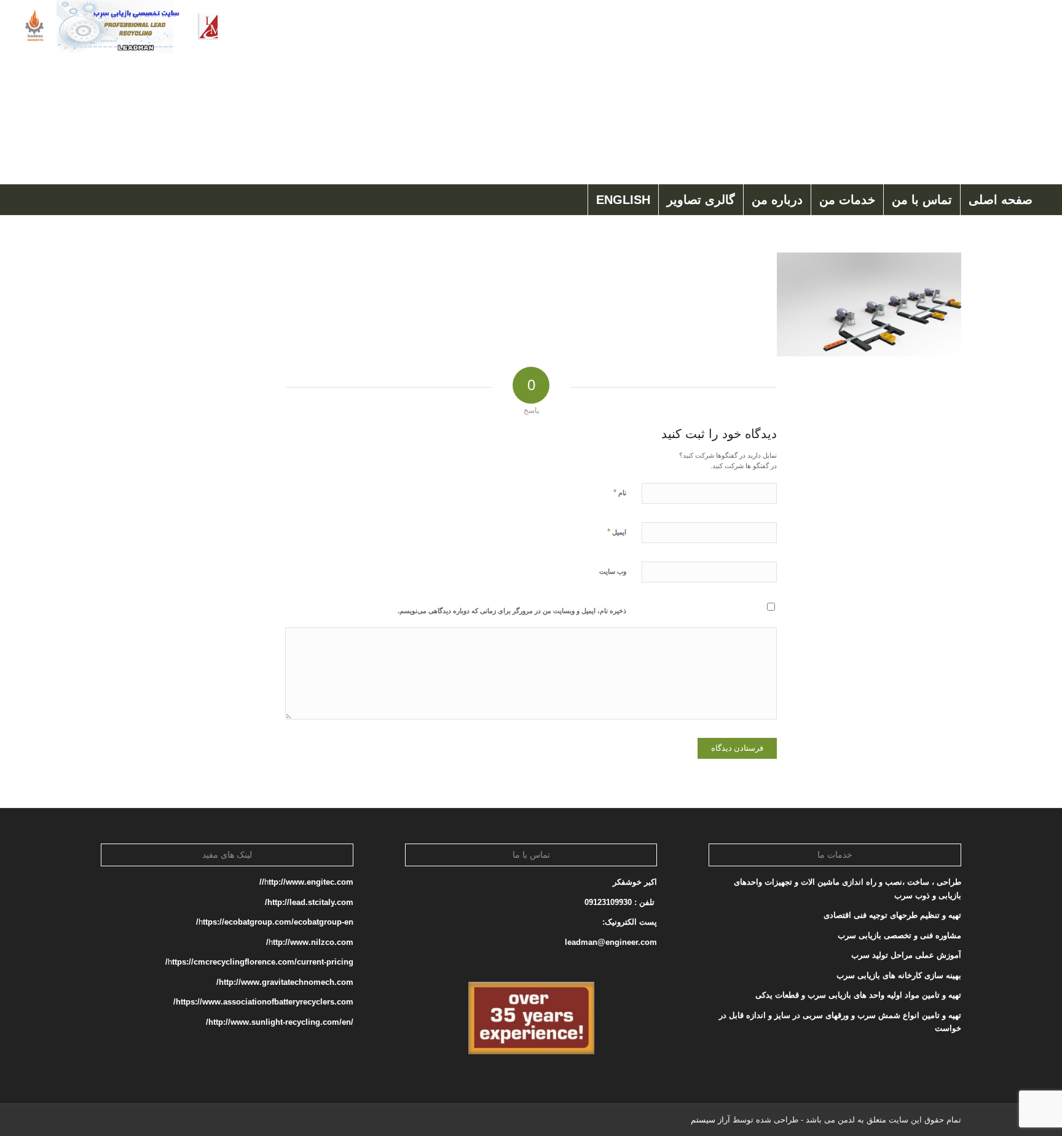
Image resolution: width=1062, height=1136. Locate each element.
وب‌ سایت (612, 571)
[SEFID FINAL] (121, 92)
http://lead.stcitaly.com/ (309, 902)
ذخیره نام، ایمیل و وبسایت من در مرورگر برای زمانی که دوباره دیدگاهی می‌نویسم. (512, 610)
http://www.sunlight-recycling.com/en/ (278, 1022)
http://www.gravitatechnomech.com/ (284, 982)
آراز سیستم (710, 1119)
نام (619, 492)
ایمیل (616, 531)
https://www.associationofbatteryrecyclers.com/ (263, 1001)
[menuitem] (1000, 199)
